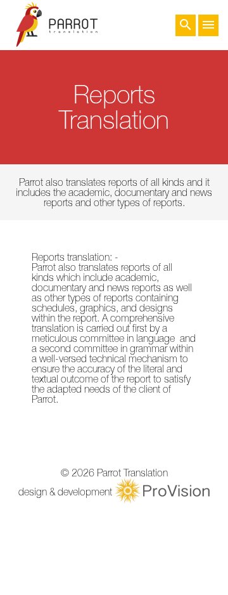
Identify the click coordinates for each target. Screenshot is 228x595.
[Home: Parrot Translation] (57, 25)
